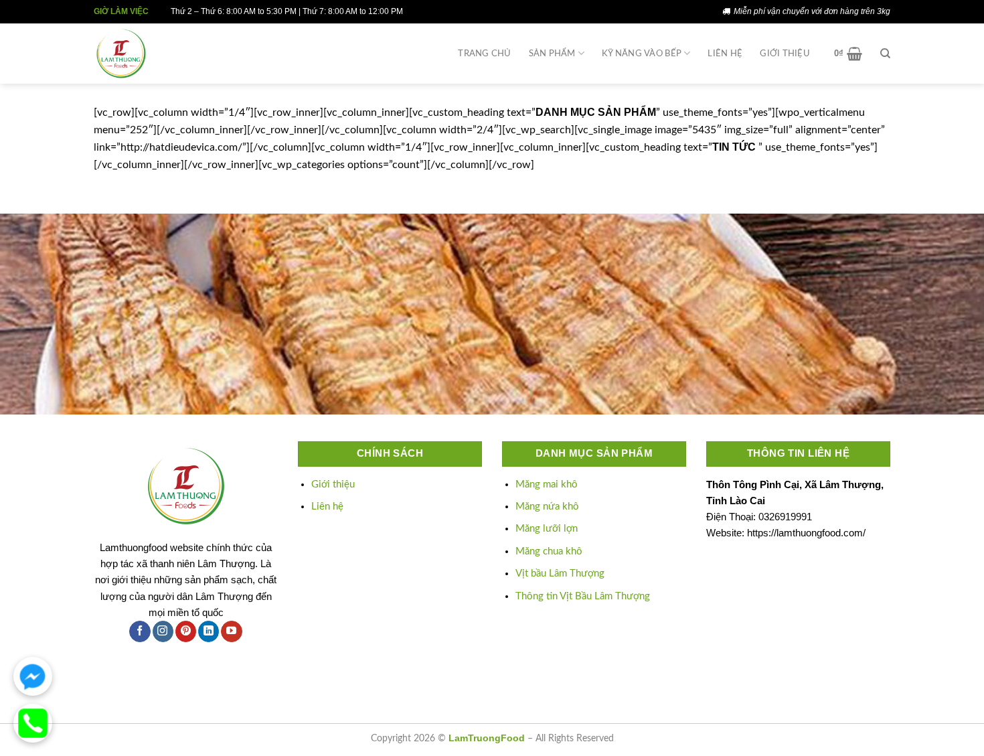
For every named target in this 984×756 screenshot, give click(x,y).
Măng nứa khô (547, 507)
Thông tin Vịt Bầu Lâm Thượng (582, 596)
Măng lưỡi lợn (546, 529)
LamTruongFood (486, 738)
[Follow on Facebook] (139, 631)
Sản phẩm (552, 54)
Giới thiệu (785, 54)
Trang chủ (484, 54)
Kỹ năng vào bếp (641, 54)
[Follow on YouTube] (231, 631)
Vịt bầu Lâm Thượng (559, 574)
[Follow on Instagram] (163, 631)
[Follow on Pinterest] (185, 631)
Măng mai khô (546, 484)
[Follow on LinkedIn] (208, 631)
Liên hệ (725, 54)
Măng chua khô (548, 551)
